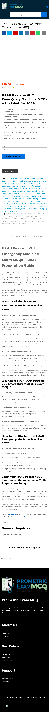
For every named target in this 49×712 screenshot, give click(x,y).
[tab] (7, 237)
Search (44, 14)
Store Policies (20, 236)
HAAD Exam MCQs (31, 183)
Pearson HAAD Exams (10, 221)
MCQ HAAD (22, 193)
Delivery (5, 636)
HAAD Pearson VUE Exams (29, 216)
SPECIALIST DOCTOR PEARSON (14, 224)
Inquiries (37, 236)
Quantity (4, 146)
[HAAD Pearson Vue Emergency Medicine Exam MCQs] (4, 33)
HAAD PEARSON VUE (10, 216)
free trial (13, 514)
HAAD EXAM (41, 214)
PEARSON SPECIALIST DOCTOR (31, 221)
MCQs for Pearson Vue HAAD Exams (21, 201)
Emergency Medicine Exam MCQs (23, 178)
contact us (25, 517)
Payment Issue (7, 678)
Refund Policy (7, 657)
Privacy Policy (7, 654)
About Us (5, 633)
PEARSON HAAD (34, 219)
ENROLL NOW (13, 156)
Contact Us (6, 682)
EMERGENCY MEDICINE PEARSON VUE (21, 214)
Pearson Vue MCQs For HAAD (18, 209)
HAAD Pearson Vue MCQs (17, 188)
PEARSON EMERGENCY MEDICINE (14, 219)
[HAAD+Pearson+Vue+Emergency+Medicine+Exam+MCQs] (9, 33)
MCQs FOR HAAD (34, 193)
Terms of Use (7, 660)
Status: (4, 88)
